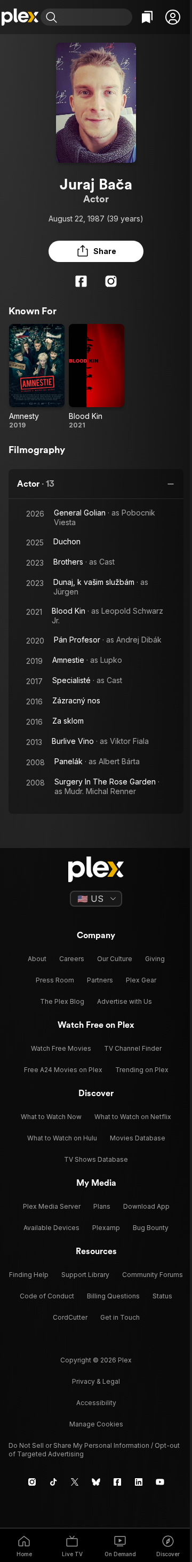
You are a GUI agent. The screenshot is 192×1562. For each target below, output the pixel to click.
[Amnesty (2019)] (37, 377)
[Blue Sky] (96, 1482)
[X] (74, 1482)
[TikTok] (53, 1482)
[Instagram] (111, 281)
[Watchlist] (147, 17)
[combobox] (96, 17)
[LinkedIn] (138, 1482)
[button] (172, 17)
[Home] (20, 17)
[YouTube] (160, 1482)
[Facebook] (81, 281)
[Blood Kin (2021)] (96, 377)
